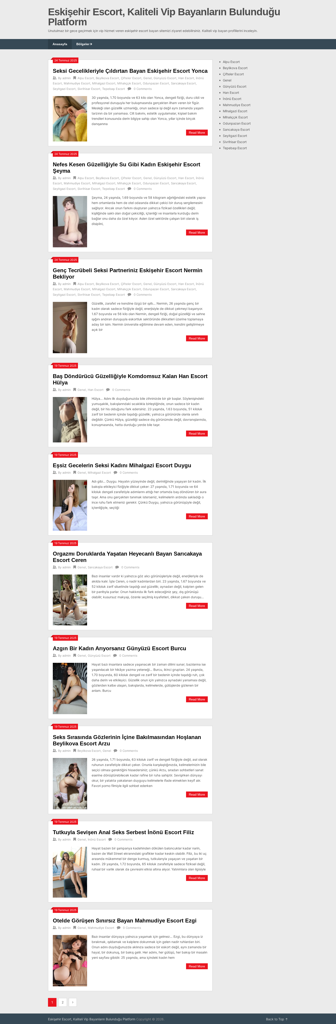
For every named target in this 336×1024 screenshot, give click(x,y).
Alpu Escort (85, 78)
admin (66, 78)
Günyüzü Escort (165, 78)
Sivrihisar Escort (88, 89)
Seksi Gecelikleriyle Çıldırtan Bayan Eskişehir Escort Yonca (130, 71)
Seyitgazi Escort (64, 89)
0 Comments (143, 89)
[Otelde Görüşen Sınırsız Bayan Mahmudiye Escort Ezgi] (70, 960)
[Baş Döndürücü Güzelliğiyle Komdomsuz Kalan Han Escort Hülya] (70, 419)
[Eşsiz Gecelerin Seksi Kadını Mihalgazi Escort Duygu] (70, 505)
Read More (197, 132)
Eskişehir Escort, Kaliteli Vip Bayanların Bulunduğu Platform (164, 16)
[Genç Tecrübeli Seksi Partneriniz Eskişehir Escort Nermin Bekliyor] (70, 327)
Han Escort (186, 78)
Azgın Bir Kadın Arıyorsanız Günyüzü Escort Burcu (119, 648)
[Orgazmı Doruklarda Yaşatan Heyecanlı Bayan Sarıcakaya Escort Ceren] (70, 599)
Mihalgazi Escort (103, 83)
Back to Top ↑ (277, 1019)
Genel (147, 78)
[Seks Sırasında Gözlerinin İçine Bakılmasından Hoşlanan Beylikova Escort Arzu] (70, 783)
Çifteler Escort (131, 78)
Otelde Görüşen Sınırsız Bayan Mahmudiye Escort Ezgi (125, 920)
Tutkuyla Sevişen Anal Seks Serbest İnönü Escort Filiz (123, 832)
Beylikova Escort (107, 78)
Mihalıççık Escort (129, 83)
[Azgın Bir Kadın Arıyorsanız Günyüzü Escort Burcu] (70, 688)
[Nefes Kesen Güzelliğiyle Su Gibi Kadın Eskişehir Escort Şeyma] (70, 221)
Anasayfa (60, 44)
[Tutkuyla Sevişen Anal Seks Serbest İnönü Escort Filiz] (70, 872)
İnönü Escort (97, 839)
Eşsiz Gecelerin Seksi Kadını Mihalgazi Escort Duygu (122, 465)
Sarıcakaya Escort (183, 83)
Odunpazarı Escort (156, 83)
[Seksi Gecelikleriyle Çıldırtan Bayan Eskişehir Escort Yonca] (70, 118)
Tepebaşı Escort (113, 89)
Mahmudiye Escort (77, 83)
